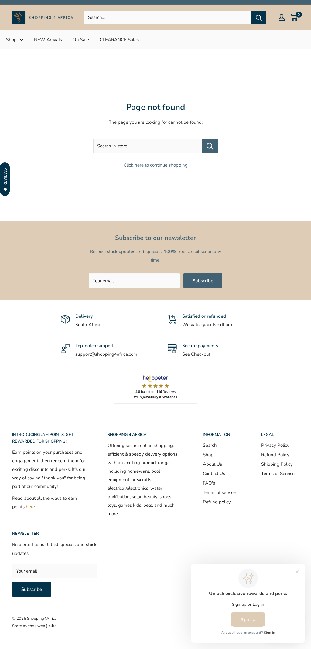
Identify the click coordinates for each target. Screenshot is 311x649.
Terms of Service (278, 474)
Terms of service (219, 492)
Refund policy (217, 502)
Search (210, 445)
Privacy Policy (275, 445)
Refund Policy (275, 455)
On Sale (81, 40)
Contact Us (214, 474)
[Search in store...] (210, 146)
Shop (11, 40)
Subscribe (203, 281)
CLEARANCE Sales (119, 40)
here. (31, 507)
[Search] (258, 17)
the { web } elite (42, 626)
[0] (294, 17)
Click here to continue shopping (156, 165)
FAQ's (209, 483)
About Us (212, 464)
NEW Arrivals (48, 40)
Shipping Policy (277, 464)
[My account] (282, 17)
